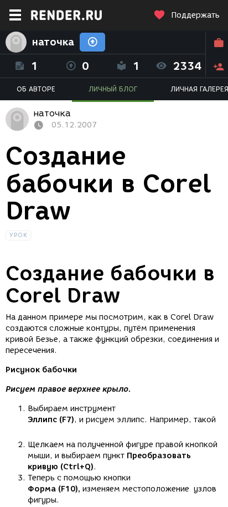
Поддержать (195, 15)
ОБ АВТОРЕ (36, 89)
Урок (18, 235)
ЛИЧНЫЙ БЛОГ (113, 89)
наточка (53, 42)
